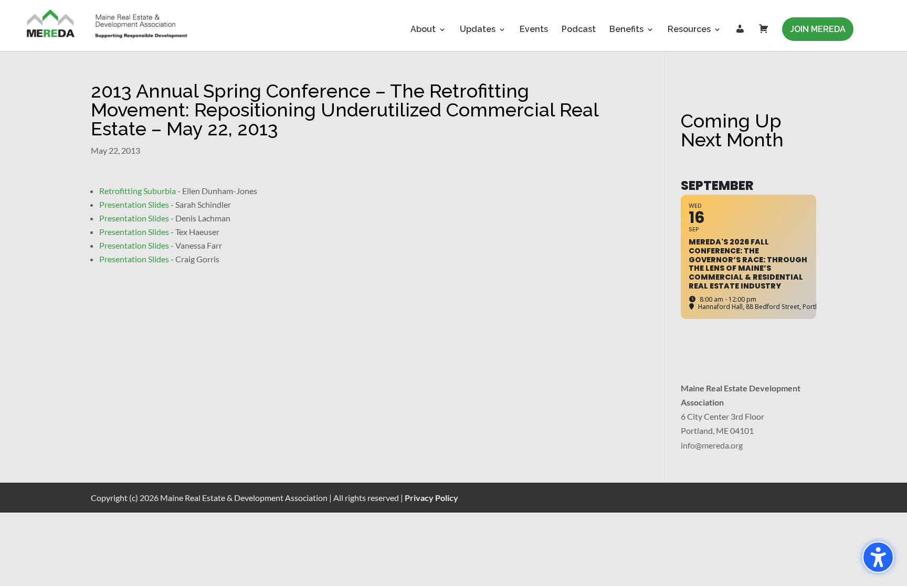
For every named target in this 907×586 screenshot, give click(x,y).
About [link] (423, 30)
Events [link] (534, 30)
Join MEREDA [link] (818, 29)
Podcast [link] (579, 30)
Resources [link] (689, 30)
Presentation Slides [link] (134, 204)
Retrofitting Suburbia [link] (137, 191)
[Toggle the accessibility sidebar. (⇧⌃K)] (878, 557)
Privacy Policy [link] (431, 498)
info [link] (688, 445)
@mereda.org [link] (719, 445)
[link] (107, 25)
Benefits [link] (626, 30)
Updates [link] (477, 30)
